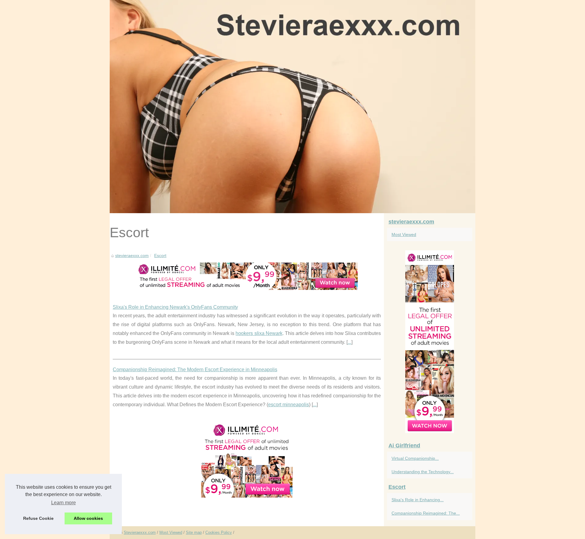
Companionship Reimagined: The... (426, 513)
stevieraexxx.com (132, 255)
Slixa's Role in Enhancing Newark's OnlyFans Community (175, 307)
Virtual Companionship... (415, 458)
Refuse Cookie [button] (38, 518)
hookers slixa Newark (259, 333)
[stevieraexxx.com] (292, 106)
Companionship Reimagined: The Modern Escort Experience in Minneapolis (195, 369)
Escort (160, 255)
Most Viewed (404, 234)
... (349, 342)
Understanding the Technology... (423, 471)
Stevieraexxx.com (140, 532)
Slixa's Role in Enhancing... (418, 499)
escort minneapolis (288, 404)
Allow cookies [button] (88, 518)
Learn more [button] (63, 502)
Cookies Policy (218, 532)
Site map (194, 532)
